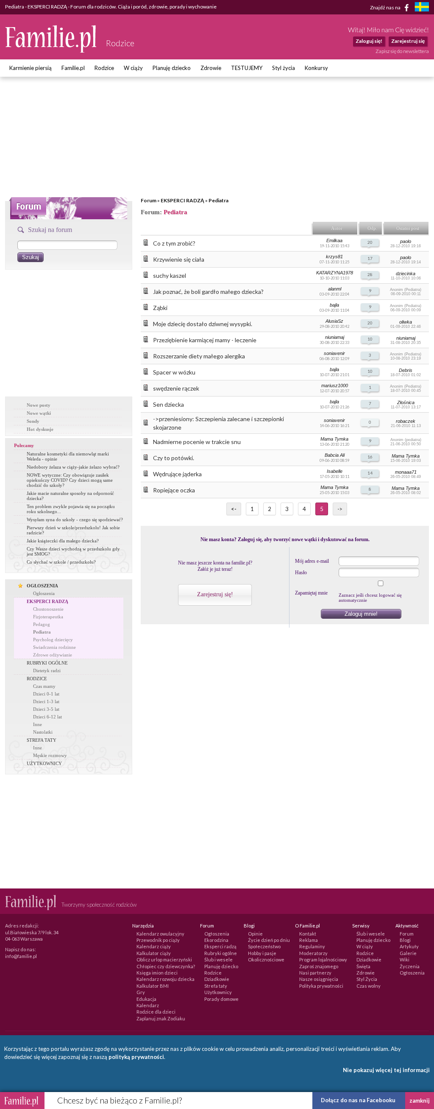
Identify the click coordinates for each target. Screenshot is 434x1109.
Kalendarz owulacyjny (160, 933)
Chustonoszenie (48, 609)
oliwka (405, 321)
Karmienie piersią (30, 67)
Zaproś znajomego (318, 966)
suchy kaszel (169, 275)
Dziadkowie (216, 979)
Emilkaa (334, 240)
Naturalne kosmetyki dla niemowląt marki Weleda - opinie (68, 456)
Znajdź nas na (385, 7)
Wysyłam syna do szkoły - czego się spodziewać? (75, 519)
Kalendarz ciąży (153, 946)
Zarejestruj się (408, 41)
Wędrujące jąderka (177, 474)
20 (370, 242)
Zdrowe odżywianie (52, 654)
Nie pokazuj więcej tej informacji (386, 1070)
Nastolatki (43, 732)
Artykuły (409, 946)
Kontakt (307, 933)
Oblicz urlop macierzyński (164, 959)
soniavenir (334, 353)
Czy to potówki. (173, 457)
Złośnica (406, 402)
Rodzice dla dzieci (155, 1011)
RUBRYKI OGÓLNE (47, 662)
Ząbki (160, 307)
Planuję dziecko (172, 67)
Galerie (408, 953)
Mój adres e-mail (312, 561)
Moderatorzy (313, 953)
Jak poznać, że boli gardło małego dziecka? (208, 291)
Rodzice (104, 67)
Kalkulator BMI (152, 986)
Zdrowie (210, 67)
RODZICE (37, 678)
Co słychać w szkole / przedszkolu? (61, 561)
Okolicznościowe (266, 959)
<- (233, 509)
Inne (37, 724)
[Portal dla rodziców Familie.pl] (51, 50)
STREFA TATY (41, 740)
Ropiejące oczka (174, 490)
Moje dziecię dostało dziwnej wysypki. (202, 323)
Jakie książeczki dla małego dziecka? (63, 540)
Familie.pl (73, 67)
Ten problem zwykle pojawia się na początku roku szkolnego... (71, 509)
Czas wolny (368, 986)
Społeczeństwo (264, 946)
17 (370, 258)
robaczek (405, 421)
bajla (334, 304)
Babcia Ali (335, 455)
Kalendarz (147, 1005)
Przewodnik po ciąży (158, 940)
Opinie (255, 933)
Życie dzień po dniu (269, 940)
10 (370, 338)
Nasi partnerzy (315, 972)
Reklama (308, 940)
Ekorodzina (216, 940)
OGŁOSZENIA (42, 585)
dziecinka (405, 273)
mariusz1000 (334, 385)
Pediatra (218, 200)
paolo (405, 241)
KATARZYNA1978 (334, 272)
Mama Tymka (334, 438)
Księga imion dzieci (157, 972)
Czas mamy (44, 686)
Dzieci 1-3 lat (46, 701)
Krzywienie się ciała (178, 259)
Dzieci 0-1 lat (46, 693)
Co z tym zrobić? (174, 243)
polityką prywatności (136, 1056)
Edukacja (146, 999)
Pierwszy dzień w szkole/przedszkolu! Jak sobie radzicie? (73, 530)
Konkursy (316, 67)
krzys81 (334, 256)
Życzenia (410, 966)
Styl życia (283, 67)
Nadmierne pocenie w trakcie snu (197, 441)
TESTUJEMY (246, 67)
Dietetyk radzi (47, 670)
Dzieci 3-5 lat (46, 709)
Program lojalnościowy (323, 959)
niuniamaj (334, 337)
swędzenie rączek (176, 388)
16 (370, 456)
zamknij (419, 1100)
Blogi (405, 940)
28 (370, 274)
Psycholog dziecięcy (53, 639)
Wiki (404, 959)
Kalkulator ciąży (153, 953)
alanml (334, 288)
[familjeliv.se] (422, 8)
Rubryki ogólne (220, 953)
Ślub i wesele (218, 959)
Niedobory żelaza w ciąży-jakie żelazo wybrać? (73, 466)
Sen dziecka (168, 404)
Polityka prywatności (321, 986)
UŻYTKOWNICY (44, 763)
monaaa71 (406, 472)
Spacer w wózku (174, 372)
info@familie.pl (21, 956)
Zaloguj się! (369, 41)
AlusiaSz (334, 321)
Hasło (301, 572)
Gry (140, 992)
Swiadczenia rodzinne (54, 647)
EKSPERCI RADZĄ (182, 200)
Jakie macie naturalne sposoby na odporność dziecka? (70, 496)
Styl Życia (366, 979)
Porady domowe (221, 999)
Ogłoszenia (44, 593)
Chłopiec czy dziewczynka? (165, 966)
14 (370, 472)
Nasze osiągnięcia (318, 979)
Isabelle (334, 471)
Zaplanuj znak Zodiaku (160, 1018)
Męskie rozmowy (50, 755)
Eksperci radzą (220, 946)
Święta (363, 966)
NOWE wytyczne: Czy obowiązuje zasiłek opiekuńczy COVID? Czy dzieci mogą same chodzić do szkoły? (70, 480)
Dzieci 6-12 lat (47, 716)
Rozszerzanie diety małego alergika (199, 356)
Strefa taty (215, 986)
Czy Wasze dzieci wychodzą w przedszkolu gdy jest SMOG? (73, 551)
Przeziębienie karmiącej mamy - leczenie (204, 340)
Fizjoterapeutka (48, 616)
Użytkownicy (218, 992)
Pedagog (41, 624)
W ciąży (133, 67)
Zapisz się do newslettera (402, 51)
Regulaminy (312, 946)
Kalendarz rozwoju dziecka (165, 979)
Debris (405, 370)
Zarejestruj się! (215, 594)
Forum (148, 200)
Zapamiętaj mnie (311, 593)
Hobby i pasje (262, 953)
